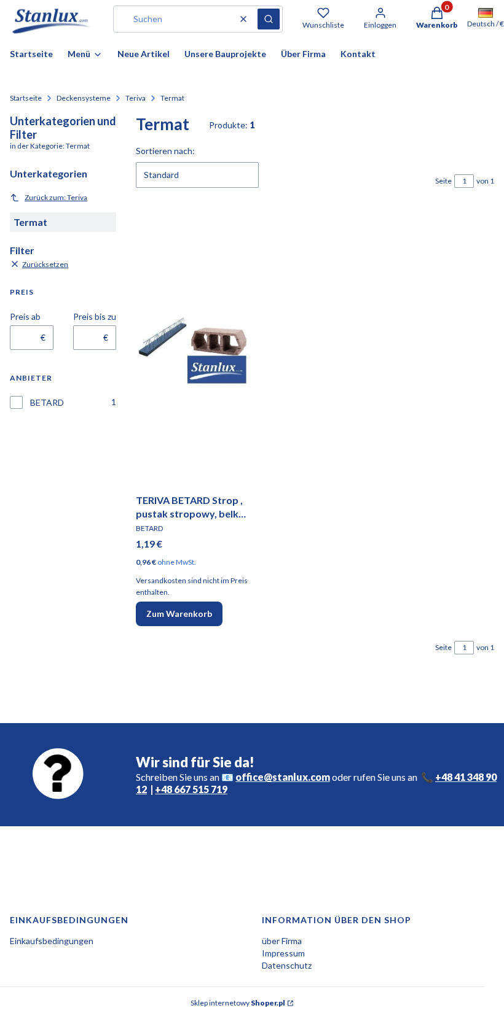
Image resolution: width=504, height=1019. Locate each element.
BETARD (47, 402)
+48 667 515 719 (191, 789)
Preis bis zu (94, 316)
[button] (269, 19)
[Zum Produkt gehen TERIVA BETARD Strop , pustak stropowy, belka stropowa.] (192, 350)
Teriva (135, 98)
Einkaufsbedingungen (51, 941)
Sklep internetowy (238, 1002)
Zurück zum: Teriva (56, 197)
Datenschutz (287, 965)
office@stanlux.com (282, 777)
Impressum (283, 953)
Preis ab (25, 316)
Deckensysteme (84, 98)
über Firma (282, 941)
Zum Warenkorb (179, 613)
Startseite (26, 98)
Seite (443, 180)
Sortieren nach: (165, 150)
